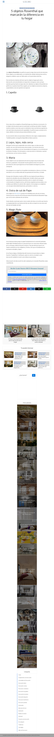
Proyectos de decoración (27, 8)
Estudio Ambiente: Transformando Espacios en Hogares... (27, 477)
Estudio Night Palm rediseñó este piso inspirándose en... (19, 357)
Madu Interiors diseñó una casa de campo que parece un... (43, 366)
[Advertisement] (27, 31)
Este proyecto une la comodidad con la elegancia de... (18, 366)
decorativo (17, 193)
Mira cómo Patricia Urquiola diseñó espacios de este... (43, 357)
